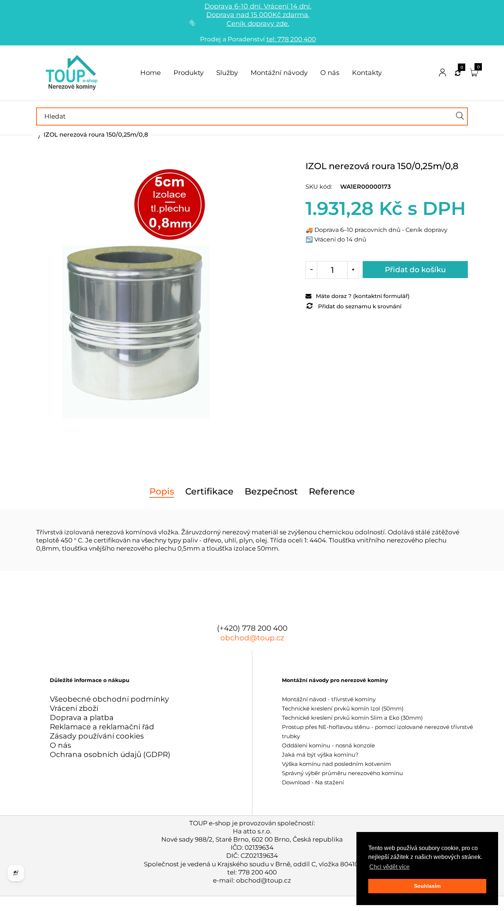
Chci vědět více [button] (389, 867)
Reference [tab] (332, 491)
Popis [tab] (161, 491)
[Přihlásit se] (442, 73)
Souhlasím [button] (427, 886)
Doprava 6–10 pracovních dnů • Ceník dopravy (381, 229)
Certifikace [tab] (209, 491)
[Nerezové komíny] (73, 72)
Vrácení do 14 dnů (340, 239)
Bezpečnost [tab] (271, 491)
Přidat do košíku (415, 269)
